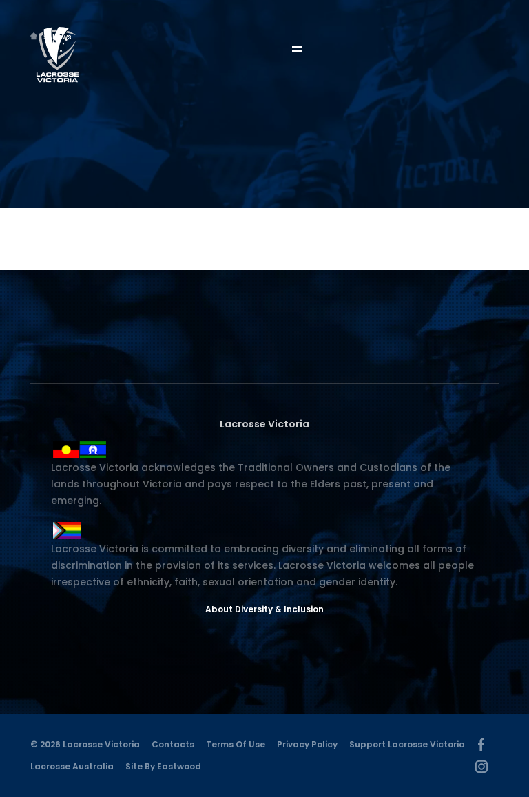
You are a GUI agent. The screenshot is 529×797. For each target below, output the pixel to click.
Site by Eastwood (163, 766)
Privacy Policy (307, 744)
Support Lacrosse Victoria (407, 744)
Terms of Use (235, 744)
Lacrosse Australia (72, 766)
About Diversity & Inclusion (264, 609)
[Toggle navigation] (306, 49)
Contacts (173, 744)
